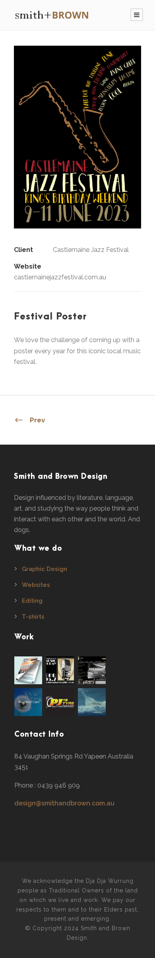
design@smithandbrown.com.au (64, 803)
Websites (36, 584)
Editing (32, 600)
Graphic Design (44, 569)
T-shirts (33, 616)
